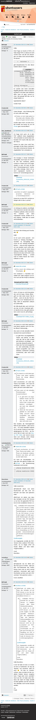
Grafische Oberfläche (10, 29)
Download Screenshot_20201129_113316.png (25, 179)
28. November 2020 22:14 (20, 44)
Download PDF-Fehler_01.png (24, 316)
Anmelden (25, 3)
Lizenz (2, 712)
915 (7, 485)
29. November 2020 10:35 (20, 130)
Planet (29, 15)
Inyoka (8, 705)
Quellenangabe (18, 538)
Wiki (18, 15)
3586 (8, 451)
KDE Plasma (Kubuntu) (23, 29)
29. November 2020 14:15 (20, 443)
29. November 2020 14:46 (20, 557)
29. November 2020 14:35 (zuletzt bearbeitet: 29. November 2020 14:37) (22, 481)
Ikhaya (23, 15)
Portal (7, 15)
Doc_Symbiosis (6, 131)
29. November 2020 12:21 (20, 204)
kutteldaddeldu (6, 443)
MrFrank (4, 45)
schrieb (22, 189)
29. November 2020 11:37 (20, 154)
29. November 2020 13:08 (20, 321)
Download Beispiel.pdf (22, 284)
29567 (8, 565)
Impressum (18, 712)
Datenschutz (12, 712)
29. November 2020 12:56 (20, 288)
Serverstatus (25, 712)
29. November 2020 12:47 (20, 262)
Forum (13, 15)
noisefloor (5, 557)
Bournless (5, 479)
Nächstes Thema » (30, 698)
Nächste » (31, 37)
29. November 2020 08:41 (20, 108)
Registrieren (32, 3)
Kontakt (6, 712)
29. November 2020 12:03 (20, 185)
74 (7, 50)
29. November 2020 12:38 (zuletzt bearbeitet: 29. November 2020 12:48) (22, 225)
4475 (8, 140)
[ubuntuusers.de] (12, 9)
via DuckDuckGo (31, 24)
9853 (8, 114)
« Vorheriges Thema (18, 698)
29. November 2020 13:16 (20, 367)
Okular (16, 126)
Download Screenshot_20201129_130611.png (25, 361)
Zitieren (31, 44)
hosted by (3, 1)
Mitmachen (18, 19)
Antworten (6, 40)
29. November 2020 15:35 (20, 582)
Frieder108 (5, 108)
